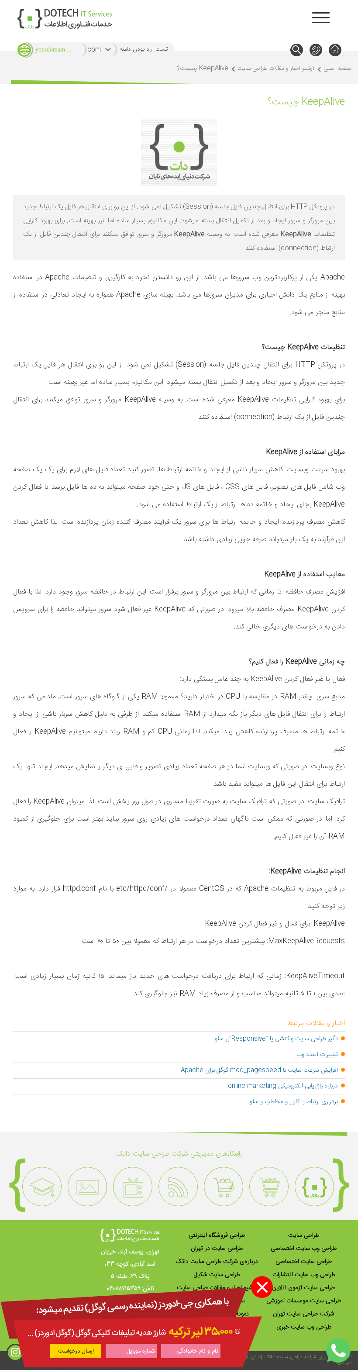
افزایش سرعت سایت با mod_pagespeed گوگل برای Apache (259, 1070)
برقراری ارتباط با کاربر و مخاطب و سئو (294, 1102)
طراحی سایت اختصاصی (303, 1261)
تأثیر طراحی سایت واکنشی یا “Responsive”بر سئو (276, 1039)
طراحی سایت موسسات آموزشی (303, 1301)
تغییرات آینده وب (317, 1054)
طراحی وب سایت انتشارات (303, 1275)
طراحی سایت (303, 1235)
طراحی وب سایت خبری (303, 1327)
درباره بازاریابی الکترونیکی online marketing (283, 1086)
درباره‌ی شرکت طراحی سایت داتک (217, 1261)
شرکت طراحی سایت (296, 1357)
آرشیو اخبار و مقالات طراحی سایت (276, 68)
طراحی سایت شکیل (217, 1275)
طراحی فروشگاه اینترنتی (217, 1235)
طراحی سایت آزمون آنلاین (303, 1288)
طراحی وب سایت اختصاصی (304, 1248)
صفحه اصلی (337, 68)
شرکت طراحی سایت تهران (303, 1314)
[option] (314, 1186)
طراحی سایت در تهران (217, 1248)
